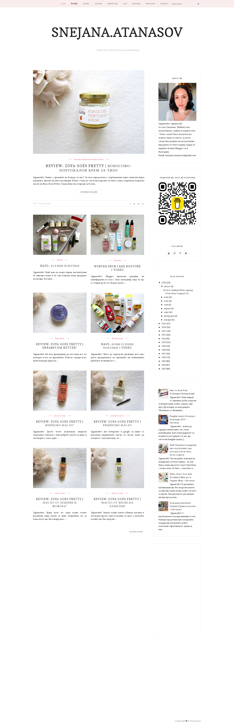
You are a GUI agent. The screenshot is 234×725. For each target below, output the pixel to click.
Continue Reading (88, 192)
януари (167, 319)
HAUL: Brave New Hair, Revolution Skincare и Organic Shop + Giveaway (182, 477)
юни (166, 301)
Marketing (112, 4)
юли (166, 297)
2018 (164, 350)
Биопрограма (117, 338)
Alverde (60, 260)
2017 (164, 353)
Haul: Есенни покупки (59, 265)
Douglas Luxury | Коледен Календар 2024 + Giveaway (182, 419)
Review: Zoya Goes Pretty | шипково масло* (59, 423)
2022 (164, 334)
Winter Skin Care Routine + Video (117, 268)
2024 (164, 327)
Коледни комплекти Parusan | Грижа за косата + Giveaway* (183, 506)
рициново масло (117, 416)
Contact (164, 4)
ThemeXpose (195, 721)
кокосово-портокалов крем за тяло (89, 159)
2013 (164, 368)
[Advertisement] (177, 589)
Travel (86, 4)
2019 (164, 346)
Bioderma (117, 260)
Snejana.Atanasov (117, 32)
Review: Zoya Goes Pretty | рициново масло (117, 423)
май (166, 304)
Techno (98, 4)
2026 (164, 282)
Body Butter (59, 338)
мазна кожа (60, 493)
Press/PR (150, 4)
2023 (164, 331)
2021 (164, 338)
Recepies (136, 4)
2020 (164, 342)
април (167, 308)
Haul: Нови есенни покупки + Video (117, 346)
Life (125, 4)
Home (63, 4)
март (166, 312)
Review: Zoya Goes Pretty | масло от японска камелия (117, 502)
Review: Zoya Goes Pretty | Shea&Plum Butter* (59, 346)
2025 (164, 323)
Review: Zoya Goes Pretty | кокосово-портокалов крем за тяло (89, 168)
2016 (164, 357)
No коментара (45, 203)
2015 (164, 361)
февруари (169, 316)
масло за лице (60, 416)
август (167, 286)
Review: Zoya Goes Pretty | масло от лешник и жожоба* (59, 502)
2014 (164, 365)
